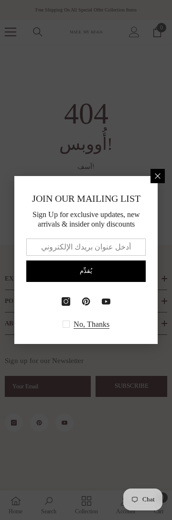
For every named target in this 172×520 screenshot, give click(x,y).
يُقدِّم (86, 271)
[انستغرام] (66, 301)
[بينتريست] (86, 301)
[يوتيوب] (106, 301)
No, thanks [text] (91, 324)
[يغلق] (157, 176)
